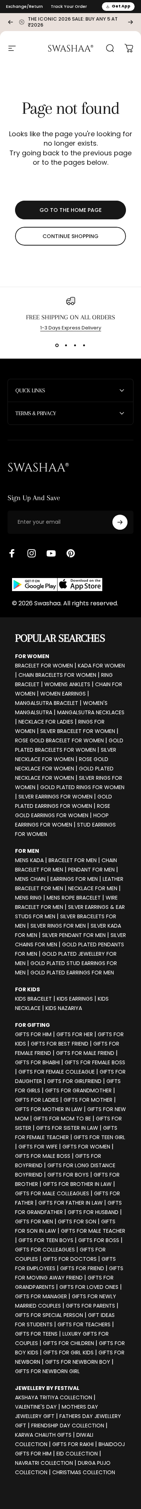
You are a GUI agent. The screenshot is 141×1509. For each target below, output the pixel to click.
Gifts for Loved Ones (88, 1287)
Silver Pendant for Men (74, 935)
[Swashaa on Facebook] (12, 553)
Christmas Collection (83, 1472)
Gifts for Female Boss (95, 1062)
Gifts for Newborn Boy (77, 1362)
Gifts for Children (68, 1343)
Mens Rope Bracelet (74, 897)
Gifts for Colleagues (45, 1249)
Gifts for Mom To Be (62, 1118)
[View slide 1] (57, 345)
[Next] (130, 22)
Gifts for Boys (68, 1174)
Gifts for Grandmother (78, 1090)
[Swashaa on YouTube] (51, 553)
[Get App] (57, 584)
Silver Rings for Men (58, 926)
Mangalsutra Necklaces (90, 712)
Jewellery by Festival (47, 1388)
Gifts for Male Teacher (93, 1231)
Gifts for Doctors (70, 1259)
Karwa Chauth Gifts (43, 1435)
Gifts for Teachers (84, 1324)
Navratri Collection (44, 1463)
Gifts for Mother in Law (48, 1109)
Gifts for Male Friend (85, 1053)
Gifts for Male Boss (42, 1156)
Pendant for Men (91, 869)
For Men (27, 851)
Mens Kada (29, 860)
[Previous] (10, 22)
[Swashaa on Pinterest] (70, 553)
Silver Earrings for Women (55, 796)
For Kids (27, 989)
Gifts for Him (33, 1034)
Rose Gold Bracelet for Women (59, 740)
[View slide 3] (75, 345)
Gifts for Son (77, 1221)
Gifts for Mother (88, 1100)
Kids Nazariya (63, 1008)
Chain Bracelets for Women (57, 675)
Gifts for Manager (41, 1296)
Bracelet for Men (73, 860)
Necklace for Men (92, 888)
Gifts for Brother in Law (77, 1184)
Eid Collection (77, 1453)
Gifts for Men (34, 1221)
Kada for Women (101, 665)
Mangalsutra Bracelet (46, 703)
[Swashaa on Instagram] (31, 553)
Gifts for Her (74, 1034)
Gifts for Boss (98, 1240)
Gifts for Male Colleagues (52, 1193)
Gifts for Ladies (37, 1100)
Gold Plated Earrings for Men (72, 972)
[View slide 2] (66, 345)
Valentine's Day (36, 1407)
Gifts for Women (86, 1146)
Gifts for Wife (38, 1146)
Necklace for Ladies (45, 721)
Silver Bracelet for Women (77, 731)
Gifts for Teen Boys (45, 1240)
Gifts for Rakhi (73, 1444)
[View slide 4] (84, 345)
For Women (32, 656)
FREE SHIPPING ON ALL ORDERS (70, 317)
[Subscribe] (119, 522)
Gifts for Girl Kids (68, 1352)
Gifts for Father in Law (70, 1203)
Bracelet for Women (44, 665)
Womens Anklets (67, 684)
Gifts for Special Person (49, 1315)
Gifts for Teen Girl (99, 1137)
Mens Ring (28, 897)
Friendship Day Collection (67, 1425)
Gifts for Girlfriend (74, 1081)
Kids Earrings (75, 999)
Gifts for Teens (36, 1334)
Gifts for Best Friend (59, 1043)
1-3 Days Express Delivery (70, 327)
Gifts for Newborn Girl (47, 1371)
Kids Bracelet (33, 999)
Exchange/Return (24, 6)
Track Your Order (69, 6)
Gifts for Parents (90, 1305)
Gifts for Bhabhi (37, 1062)
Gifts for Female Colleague (56, 1072)
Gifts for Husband (93, 1212)
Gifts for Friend (82, 1268)
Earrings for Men (74, 879)
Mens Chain (30, 879)
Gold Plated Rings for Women (82, 787)
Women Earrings (63, 693)
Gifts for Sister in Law (67, 1128)
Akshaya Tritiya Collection (53, 1397)
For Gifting (32, 1025)
